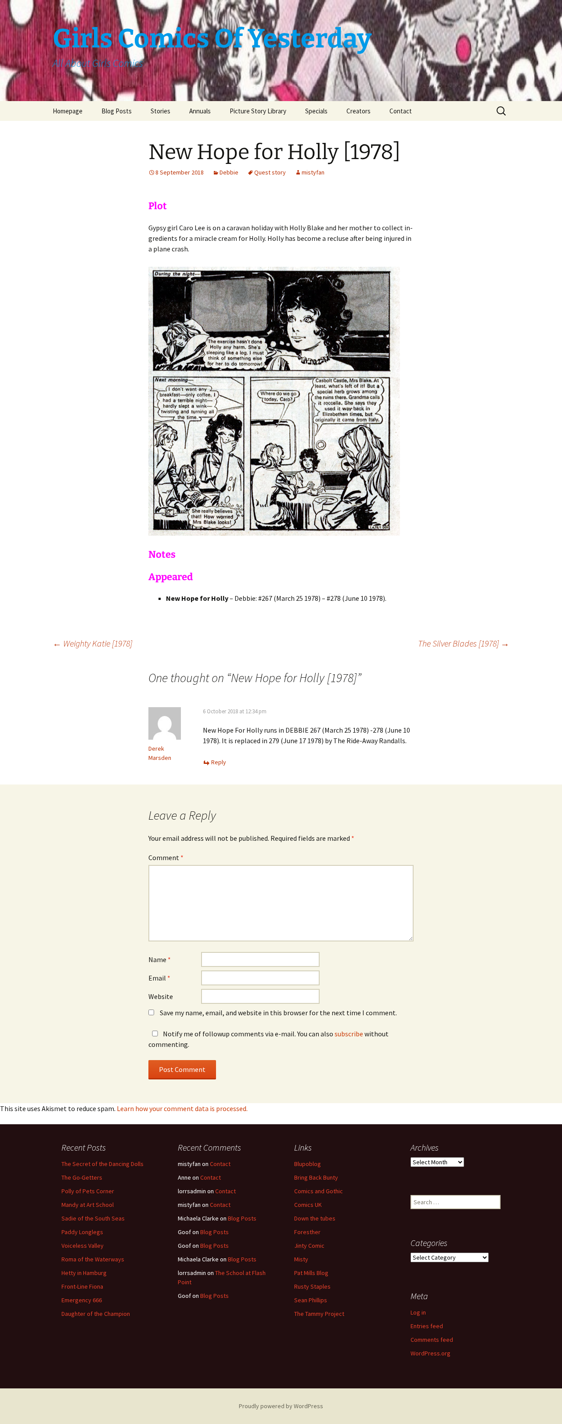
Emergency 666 (81, 1300)
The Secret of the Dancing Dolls (102, 1164)
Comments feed (432, 1340)
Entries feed (427, 1326)
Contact (400, 111)
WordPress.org (430, 1353)
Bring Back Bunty (316, 1177)
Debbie (229, 172)
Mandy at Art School (87, 1205)
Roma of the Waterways (92, 1259)
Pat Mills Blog (311, 1273)
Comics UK (308, 1205)
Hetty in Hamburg (84, 1273)
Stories (160, 111)
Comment (166, 857)
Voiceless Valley (82, 1246)
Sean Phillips (310, 1300)
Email (159, 978)
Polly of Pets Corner (87, 1191)
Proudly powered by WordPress (281, 1406)
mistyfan (313, 172)
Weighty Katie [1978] (92, 643)
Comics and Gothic (318, 1191)
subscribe (349, 1033)
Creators (358, 111)
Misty (301, 1259)
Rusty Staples (312, 1286)
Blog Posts (116, 111)
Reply (218, 762)
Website (160, 996)
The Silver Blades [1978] (463, 643)
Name (159, 959)
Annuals (200, 111)
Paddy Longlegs (82, 1232)
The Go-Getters (81, 1177)
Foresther (307, 1232)
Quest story (270, 172)
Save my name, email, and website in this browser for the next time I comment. (278, 1012)
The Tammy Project (319, 1314)
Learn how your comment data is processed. (182, 1108)
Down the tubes (314, 1218)
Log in (418, 1312)
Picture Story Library (258, 111)
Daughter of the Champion (95, 1314)
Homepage (68, 111)
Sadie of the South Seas (93, 1218)
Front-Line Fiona (82, 1286)
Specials (316, 111)
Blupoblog (307, 1164)
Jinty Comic (309, 1246)
